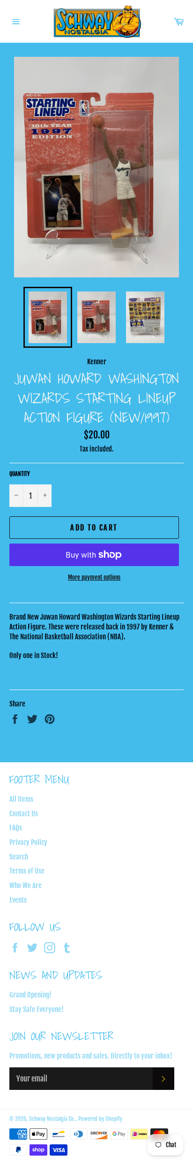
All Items (21, 799)
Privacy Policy (28, 842)
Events (18, 900)
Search (18, 856)
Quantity (19, 473)
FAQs (15, 827)
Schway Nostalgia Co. (52, 1118)
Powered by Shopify (100, 1118)
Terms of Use (27, 870)
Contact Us (23, 813)
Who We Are (25, 885)
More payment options (94, 577)
